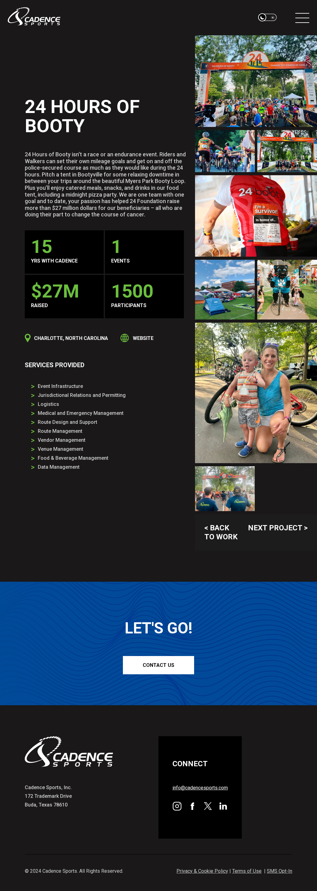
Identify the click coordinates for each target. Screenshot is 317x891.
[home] (34, 17)
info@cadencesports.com (200, 788)
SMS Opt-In (279, 871)
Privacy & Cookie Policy (202, 871)
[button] (267, 18)
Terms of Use (247, 871)
